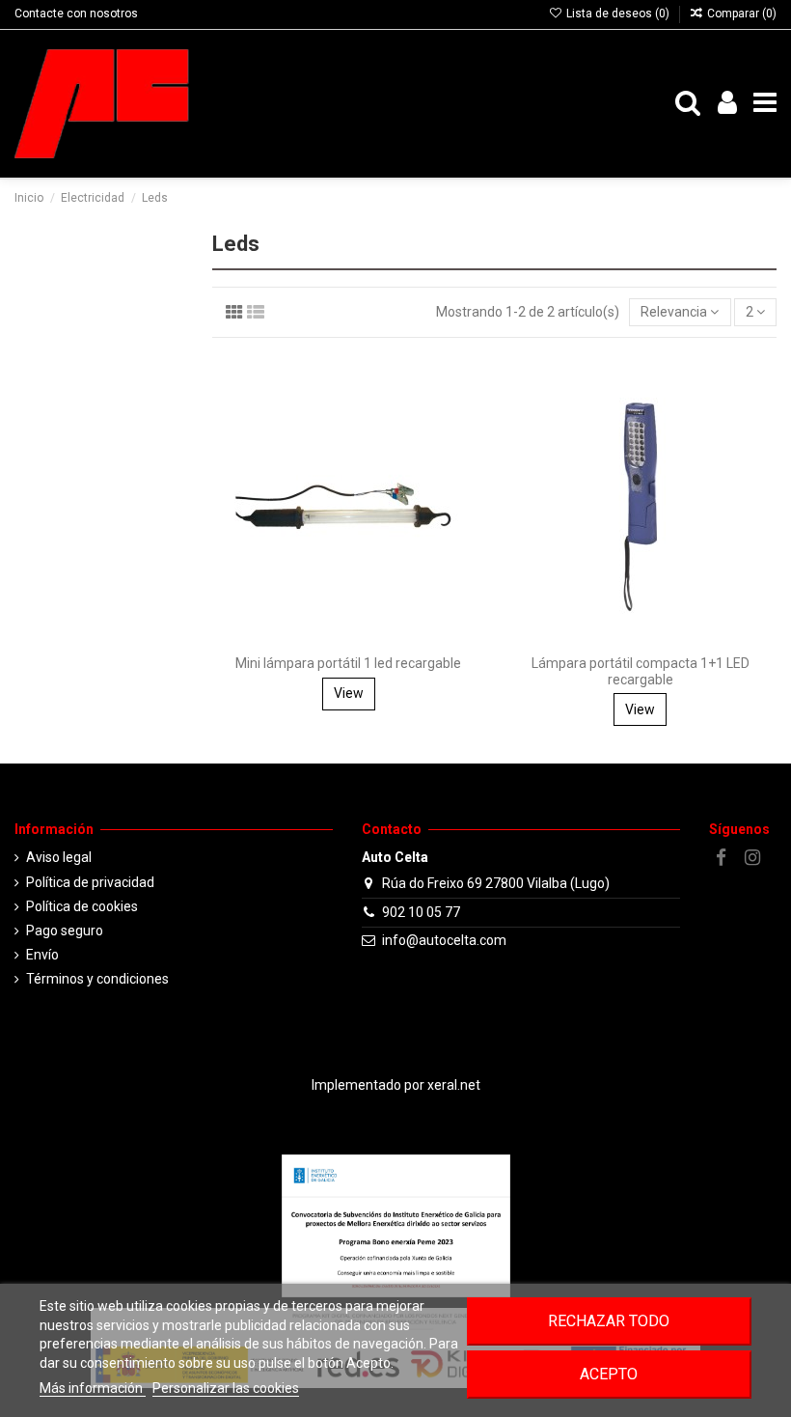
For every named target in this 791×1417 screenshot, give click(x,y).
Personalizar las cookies (225, 1388)
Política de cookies (82, 906)
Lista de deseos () (617, 13)
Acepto (609, 1374)
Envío (42, 954)
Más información (93, 1388)
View (349, 693)
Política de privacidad (90, 882)
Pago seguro (64, 930)
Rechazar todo (608, 1321)
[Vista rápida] (470, 447)
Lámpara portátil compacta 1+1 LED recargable (641, 671)
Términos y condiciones (97, 978)
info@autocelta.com (444, 940)
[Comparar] (470, 414)
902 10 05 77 (421, 912)
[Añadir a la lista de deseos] (470, 380)
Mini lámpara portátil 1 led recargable (348, 663)
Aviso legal (59, 857)
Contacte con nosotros (76, 13)
